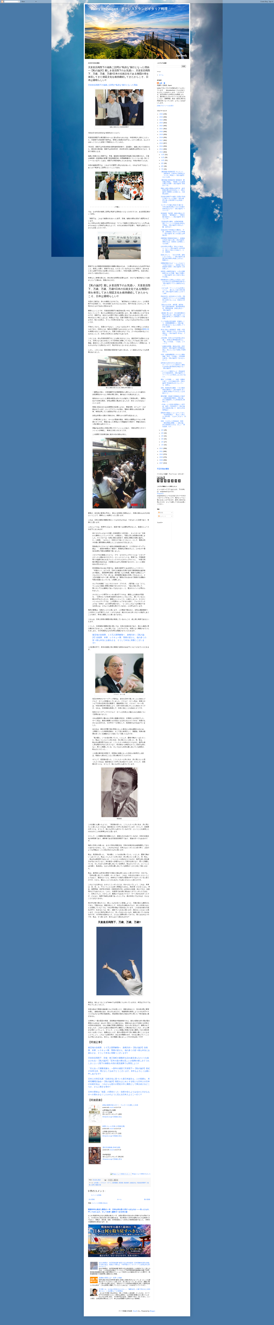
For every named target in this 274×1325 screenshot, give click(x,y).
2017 (161, 140)
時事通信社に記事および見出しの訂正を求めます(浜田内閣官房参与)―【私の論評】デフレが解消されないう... (173, 282)
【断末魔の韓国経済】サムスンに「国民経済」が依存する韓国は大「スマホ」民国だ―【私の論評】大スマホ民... (173, 174)
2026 (161, 114)
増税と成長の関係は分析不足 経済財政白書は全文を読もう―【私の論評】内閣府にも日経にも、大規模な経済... (173, 191)
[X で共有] (113, 1180)
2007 (161, 463)
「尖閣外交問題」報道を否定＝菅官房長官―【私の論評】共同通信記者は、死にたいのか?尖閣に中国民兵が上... (173, 348)
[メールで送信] (109, 1180)
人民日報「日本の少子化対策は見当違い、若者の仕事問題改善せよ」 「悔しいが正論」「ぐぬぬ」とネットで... (173, 340)
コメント (163, 516)
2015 (161, 146)
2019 (161, 134)
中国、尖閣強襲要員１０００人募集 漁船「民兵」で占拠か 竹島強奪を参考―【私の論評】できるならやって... (173, 357)
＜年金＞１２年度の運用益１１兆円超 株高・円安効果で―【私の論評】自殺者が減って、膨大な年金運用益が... (173, 407)
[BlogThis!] (111, 1180)
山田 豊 (162, 83)
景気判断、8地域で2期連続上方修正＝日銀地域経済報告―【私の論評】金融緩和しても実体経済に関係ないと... (173, 398)
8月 (162, 166)
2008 (161, 460)
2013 (161, 152)
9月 (162, 163)
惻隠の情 (146, 329)
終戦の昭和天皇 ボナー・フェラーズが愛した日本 (120, 1105)
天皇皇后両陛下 (141, 1183)
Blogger (152, 1311)
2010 (161, 454)
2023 (161, 123)
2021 (161, 128)
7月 (162, 169)
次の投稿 (92, 1199)
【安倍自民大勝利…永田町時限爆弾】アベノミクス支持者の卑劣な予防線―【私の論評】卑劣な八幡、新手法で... (173, 224)
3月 (162, 439)
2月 (162, 442)
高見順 (121, 1183)
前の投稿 (147, 1199)
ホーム (119, 1199)
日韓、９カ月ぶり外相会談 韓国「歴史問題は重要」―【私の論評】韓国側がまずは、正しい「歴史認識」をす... (173, 423)
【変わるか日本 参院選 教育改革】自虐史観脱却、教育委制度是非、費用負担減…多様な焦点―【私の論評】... (173, 307)
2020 (161, 131)
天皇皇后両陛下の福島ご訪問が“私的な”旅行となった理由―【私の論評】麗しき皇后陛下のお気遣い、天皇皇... (173, 199)
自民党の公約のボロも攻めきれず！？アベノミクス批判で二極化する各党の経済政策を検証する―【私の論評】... (173, 365)
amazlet (111, 1107)
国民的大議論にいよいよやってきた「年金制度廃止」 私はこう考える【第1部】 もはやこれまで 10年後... (173, 415)
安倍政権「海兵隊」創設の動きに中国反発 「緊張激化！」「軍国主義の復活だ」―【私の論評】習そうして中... (173, 215)
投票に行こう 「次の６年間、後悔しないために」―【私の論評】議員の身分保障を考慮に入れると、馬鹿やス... (173, 257)
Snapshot (160, 493)
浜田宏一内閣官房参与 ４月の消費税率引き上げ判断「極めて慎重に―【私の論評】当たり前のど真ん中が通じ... (173, 274)
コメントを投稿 (96, 1195)
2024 (161, 120)
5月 (162, 433)
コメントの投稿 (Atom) (99, 1203)
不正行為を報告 (163, 469)
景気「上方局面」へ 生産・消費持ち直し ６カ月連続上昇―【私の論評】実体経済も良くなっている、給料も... (173, 382)
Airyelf (135, 1311)
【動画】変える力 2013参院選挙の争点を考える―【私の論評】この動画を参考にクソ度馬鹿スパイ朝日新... (173, 315)
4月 (162, 436)
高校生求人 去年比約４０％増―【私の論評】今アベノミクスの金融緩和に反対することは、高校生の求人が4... (173, 299)
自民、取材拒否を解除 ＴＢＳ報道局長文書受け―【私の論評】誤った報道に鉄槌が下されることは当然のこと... (173, 390)
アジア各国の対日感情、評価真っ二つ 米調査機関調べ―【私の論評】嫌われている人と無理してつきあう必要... (173, 324)
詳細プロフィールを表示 (165, 105)
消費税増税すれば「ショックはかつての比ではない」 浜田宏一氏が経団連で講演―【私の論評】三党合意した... (173, 265)
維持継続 (115, 1183)
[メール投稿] (105, 1180)
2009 (161, 457)
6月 (162, 430)
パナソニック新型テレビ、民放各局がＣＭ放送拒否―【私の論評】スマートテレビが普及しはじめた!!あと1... (173, 373)
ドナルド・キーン (106, 1183)
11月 (163, 157)
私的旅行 (126, 1183)
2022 (161, 125)
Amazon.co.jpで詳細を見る (112, 1117)
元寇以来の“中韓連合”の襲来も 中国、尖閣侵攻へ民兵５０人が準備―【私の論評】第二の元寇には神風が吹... (173, 232)
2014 (161, 149)
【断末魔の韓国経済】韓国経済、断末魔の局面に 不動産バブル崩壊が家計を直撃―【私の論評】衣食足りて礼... (173, 182)
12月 (163, 154)
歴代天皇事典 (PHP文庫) (111, 1147)
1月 (162, 445)
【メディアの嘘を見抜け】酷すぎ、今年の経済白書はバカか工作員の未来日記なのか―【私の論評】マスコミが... (173, 207)
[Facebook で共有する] (115, 1180)
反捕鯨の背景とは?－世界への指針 (110, 1278)
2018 (161, 137)
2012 (161, 448)
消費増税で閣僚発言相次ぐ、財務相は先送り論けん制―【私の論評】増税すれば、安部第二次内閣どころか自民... (173, 240)
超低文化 (133, 1183)
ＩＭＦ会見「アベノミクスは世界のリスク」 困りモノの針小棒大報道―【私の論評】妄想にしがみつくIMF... (173, 290)
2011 (161, 451)
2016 (161, 143)
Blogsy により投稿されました (141, 1174)
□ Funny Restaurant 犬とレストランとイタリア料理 (128, 8)
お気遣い (97, 1183)
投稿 (161, 512)
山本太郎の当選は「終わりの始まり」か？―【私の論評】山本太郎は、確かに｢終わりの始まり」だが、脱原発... (173, 249)
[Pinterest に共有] (117, 1180)
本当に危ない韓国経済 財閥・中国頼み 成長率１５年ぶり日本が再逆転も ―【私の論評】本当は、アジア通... (173, 332)
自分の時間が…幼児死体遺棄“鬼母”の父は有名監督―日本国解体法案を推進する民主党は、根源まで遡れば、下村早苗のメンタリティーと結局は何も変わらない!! (124, 1264)
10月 (163, 160)
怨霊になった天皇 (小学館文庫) (113, 1126)
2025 (161, 117)
